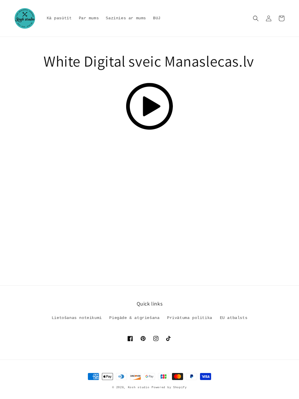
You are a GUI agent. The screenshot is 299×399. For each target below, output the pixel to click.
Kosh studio (139, 387)
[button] (255, 18)
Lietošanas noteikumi (77, 317)
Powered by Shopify (169, 387)
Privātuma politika (189, 317)
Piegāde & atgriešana (134, 317)
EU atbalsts (234, 317)
